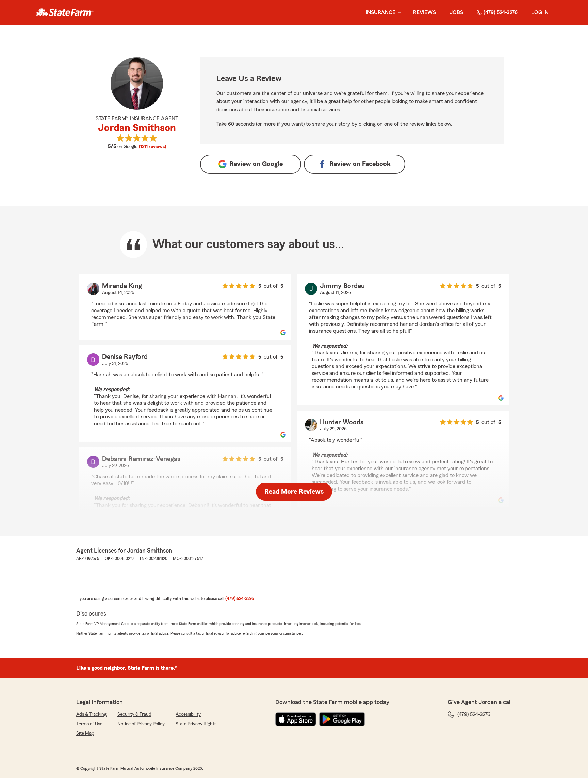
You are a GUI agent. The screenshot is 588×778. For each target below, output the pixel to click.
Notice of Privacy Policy (141, 723)
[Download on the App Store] (295, 719)
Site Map (85, 733)
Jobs (456, 12)
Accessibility (188, 714)
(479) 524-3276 (501, 12)
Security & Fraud (134, 714)
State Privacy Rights (196, 723)
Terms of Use (89, 723)
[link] (64, 12)
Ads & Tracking (91, 714)
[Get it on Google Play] (342, 719)
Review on (256, 164)
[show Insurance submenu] (398, 12)
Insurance (380, 12)
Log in (540, 12)
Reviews (424, 12)
